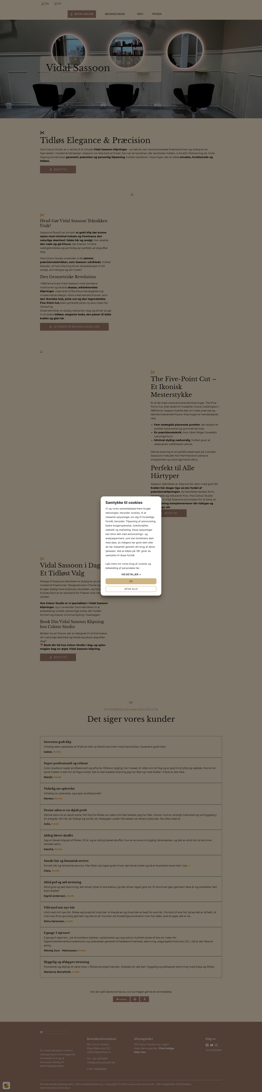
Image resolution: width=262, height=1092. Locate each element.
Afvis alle (131, 588)
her (137, 568)
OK (131, 581)
